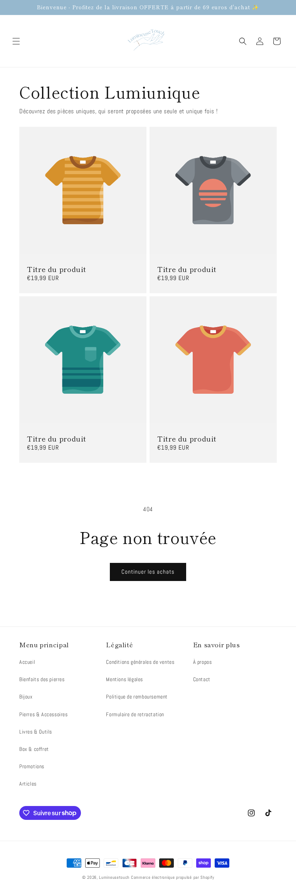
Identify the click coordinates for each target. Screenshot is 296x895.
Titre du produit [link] (56, 269)
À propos (202, 661)
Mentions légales (124, 679)
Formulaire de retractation (135, 714)
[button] (16, 41)
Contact (201, 679)
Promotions (31, 766)
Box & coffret (34, 749)
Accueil (27, 661)
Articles (28, 783)
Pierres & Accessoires (43, 714)
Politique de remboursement (137, 696)
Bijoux (26, 696)
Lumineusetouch (114, 877)
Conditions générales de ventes (140, 661)
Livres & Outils (35, 731)
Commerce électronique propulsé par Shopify (172, 877)
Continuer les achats (148, 571)
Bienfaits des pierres (42, 679)
